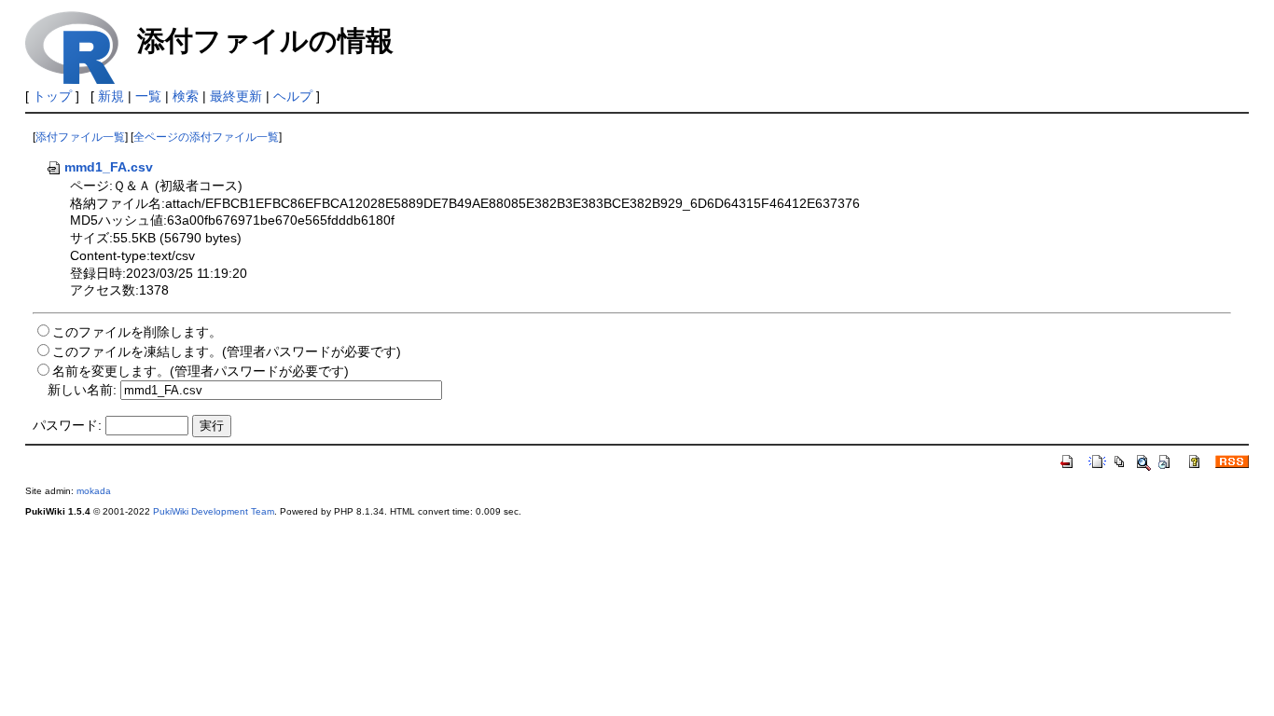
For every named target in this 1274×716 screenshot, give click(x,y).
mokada (93, 491)
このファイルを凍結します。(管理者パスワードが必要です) (226, 351)
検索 (186, 96)
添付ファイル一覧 (80, 137)
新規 (111, 96)
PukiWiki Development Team (213, 511)
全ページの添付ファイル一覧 (206, 137)
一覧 (148, 96)
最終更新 (236, 96)
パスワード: (67, 425)
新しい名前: (82, 389)
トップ (52, 96)
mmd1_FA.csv (108, 166)
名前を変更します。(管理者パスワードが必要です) (200, 371)
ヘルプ (292, 96)
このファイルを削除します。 (137, 331)
